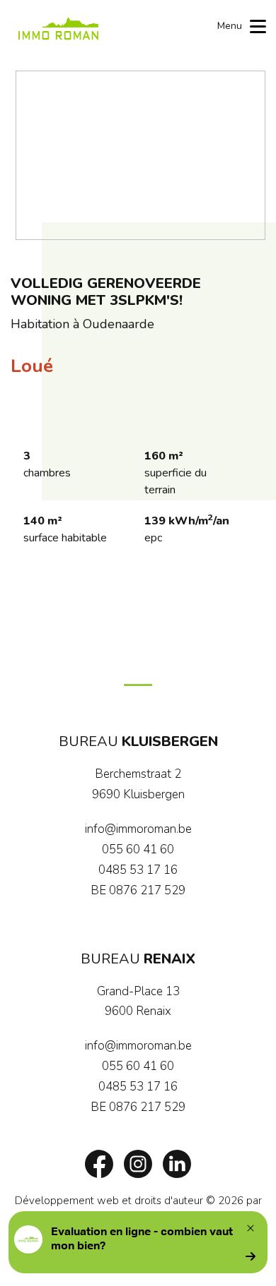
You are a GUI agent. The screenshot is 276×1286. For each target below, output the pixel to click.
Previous (33, 155)
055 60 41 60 (138, 849)
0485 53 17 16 (138, 870)
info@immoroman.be (138, 829)
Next (248, 155)
